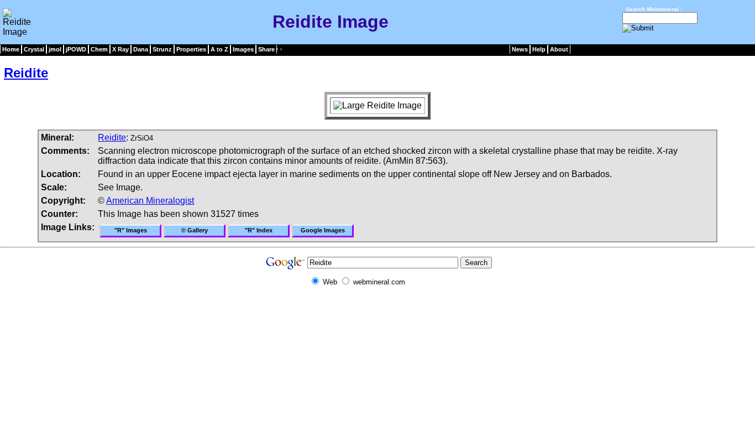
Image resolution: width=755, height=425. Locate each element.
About (559, 49)
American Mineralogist (150, 200)
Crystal (34, 49)
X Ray (120, 49)
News (520, 49)
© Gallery (194, 230)
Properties (191, 49)
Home (10, 49)
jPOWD (76, 49)
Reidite (26, 72)
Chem (99, 49)
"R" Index (258, 230)
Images (243, 49)
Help (539, 49)
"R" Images (130, 230)
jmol (55, 49)
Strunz (162, 49)
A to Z (219, 49)
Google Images (323, 230)
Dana (140, 49)
